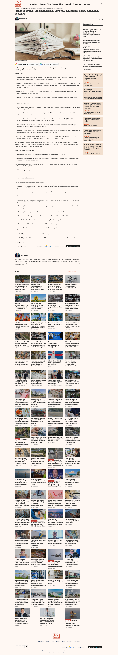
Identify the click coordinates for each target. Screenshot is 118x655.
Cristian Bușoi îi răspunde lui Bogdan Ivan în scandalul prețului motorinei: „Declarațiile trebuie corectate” (71, 561)
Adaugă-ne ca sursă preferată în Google (28, 64)
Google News (51, 246)
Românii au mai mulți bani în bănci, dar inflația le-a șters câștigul (72, 541)
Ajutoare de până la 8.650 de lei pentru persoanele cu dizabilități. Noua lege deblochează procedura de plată (72, 363)
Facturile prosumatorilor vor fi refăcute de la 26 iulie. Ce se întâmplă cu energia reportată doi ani (21, 306)
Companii (68, 4)
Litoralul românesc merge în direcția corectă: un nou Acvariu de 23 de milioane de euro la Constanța (55, 601)
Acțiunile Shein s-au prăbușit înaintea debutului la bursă (71, 286)
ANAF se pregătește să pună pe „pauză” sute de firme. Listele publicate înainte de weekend (47, 621)
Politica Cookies (50, 650)
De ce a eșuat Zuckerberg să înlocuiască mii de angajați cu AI (53, 344)
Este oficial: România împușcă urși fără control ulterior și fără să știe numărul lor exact (55, 462)
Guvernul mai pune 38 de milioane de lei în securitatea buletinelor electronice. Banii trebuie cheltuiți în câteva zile (38, 440)
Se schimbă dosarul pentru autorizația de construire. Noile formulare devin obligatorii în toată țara (22, 460)
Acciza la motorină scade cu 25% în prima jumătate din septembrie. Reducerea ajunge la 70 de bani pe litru (55, 382)
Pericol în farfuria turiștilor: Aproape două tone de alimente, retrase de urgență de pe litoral (22, 502)
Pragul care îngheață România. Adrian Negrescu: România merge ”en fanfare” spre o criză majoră (54, 483)
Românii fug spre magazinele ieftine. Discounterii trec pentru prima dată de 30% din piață (22, 401)
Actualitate (33, 4)
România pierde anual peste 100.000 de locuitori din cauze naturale (38, 420)
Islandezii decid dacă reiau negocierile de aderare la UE (54, 362)
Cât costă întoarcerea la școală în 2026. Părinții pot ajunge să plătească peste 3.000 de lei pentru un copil (72, 344)
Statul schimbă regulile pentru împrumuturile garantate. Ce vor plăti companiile (21, 542)
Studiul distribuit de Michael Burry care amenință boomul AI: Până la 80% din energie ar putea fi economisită (22, 621)
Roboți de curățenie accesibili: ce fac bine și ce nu (55, 581)
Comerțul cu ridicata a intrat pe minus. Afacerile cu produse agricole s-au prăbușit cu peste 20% (55, 502)
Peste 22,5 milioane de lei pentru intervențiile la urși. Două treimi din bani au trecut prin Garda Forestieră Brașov (21, 441)
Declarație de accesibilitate (78, 650)
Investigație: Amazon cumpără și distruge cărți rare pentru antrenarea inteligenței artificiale (38, 561)
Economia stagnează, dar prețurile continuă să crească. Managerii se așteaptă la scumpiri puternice (22, 420)
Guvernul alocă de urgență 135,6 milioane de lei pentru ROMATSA (72, 381)
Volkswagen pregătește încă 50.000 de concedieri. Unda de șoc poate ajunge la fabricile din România (38, 325)
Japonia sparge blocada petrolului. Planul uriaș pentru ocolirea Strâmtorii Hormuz (72, 502)
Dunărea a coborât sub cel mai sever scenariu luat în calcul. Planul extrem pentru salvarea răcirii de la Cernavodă (55, 420)
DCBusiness (17, 8)
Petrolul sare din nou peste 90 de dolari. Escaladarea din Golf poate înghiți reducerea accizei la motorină (55, 287)
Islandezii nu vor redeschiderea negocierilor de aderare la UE (55, 306)
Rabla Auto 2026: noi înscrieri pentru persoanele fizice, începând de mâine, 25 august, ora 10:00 (38, 582)
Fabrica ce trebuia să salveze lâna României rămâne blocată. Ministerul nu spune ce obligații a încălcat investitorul (38, 523)
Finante (42, 4)
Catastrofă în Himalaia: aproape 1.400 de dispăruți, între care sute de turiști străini (72, 440)
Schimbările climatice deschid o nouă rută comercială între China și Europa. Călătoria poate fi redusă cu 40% (38, 601)
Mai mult (87, 4)
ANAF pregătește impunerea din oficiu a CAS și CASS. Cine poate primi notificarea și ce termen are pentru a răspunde (22, 561)
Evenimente (77, 4)
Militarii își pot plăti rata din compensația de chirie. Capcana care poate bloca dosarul (55, 401)
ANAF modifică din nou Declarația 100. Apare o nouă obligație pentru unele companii (21, 601)
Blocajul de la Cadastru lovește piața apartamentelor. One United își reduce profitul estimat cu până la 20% (38, 460)
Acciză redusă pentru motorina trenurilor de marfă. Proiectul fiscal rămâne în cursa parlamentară (72, 582)
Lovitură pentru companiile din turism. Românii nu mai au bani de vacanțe (72, 481)
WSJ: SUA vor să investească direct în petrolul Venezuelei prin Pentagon (22, 325)
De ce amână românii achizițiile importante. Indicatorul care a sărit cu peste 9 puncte (21, 382)
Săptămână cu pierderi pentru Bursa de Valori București (55, 324)
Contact (69, 650)
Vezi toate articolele (73, 271)
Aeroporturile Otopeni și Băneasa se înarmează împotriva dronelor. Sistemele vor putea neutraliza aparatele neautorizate (72, 601)
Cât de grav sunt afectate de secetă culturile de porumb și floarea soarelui (38, 306)
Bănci (61, 4)
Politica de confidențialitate (39, 650)
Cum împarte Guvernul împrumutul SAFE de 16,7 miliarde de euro (55, 439)
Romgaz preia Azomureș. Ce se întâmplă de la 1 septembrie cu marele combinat (38, 287)
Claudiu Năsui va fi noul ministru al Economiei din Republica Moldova (55, 541)
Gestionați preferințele (61, 650)
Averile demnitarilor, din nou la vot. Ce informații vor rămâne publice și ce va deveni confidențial (22, 521)
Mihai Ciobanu (24, 18)
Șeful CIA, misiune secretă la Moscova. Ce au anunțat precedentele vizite (38, 481)
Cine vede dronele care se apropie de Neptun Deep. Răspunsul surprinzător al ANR (72, 622)
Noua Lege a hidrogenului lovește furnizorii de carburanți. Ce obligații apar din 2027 (55, 521)
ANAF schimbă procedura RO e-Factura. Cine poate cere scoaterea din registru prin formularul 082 (72, 460)
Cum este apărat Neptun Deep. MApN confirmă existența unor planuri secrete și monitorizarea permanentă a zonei (55, 563)
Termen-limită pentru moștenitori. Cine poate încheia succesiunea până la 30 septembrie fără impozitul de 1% (72, 306)
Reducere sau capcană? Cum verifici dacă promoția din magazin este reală (22, 363)
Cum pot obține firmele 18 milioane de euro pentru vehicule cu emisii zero (38, 542)
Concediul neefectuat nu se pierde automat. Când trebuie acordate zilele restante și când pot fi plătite (38, 344)
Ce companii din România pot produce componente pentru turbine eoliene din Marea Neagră (21, 481)
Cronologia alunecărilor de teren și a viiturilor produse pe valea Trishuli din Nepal (22, 287)
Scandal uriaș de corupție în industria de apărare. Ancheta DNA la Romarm (38, 401)
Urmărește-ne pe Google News (50, 64)
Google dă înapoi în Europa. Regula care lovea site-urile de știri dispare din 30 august (72, 401)
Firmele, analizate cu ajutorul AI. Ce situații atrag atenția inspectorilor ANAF (37, 502)
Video (49, 4)
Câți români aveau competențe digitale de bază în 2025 (72, 520)
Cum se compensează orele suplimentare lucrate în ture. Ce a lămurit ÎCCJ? (38, 363)
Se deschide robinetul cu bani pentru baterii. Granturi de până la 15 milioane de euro (21, 582)
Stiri (27, 8)
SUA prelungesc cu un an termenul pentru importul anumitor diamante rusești (38, 382)
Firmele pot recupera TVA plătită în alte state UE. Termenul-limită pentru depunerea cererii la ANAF (72, 420)
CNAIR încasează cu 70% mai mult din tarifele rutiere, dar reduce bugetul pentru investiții (22, 344)
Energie (55, 4)
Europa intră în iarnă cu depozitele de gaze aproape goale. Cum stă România (72, 325)
